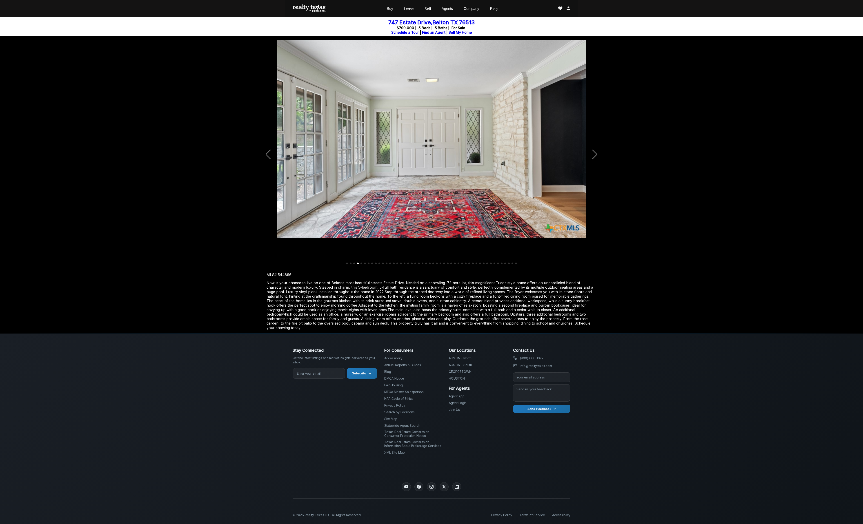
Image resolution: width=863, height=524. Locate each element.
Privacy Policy (394, 405)
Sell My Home (460, 32)
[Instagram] (431, 486)
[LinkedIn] (456, 486)
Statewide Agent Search (402, 425)
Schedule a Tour (405, 32)
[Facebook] (418, 486)
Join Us (454, 409)
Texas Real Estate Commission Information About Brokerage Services (412, 444)
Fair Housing (393, 385)
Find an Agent (433, 32)
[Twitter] (444, 486)
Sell (428, 9)
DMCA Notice (394, 378)
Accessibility (393, 358)
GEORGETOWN (460, 372)
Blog (494, 9)
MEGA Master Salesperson (404, 392)
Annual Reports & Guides (402, 365)
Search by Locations (399, 412)
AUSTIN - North (460, 358)
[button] (347, 263)
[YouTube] (406, 486)
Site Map (390, 419)
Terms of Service (532, 515)
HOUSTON (457, 378)
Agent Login (458, 403)
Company (471, 9)
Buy (390, 9)
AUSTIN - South (460, 365)
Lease (409, 9)
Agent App (457, 396)
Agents (447, 9)
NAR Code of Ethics (398, 398)
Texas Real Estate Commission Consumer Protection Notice (406, 434)
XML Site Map (394, 452)
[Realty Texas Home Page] (309, 8)
